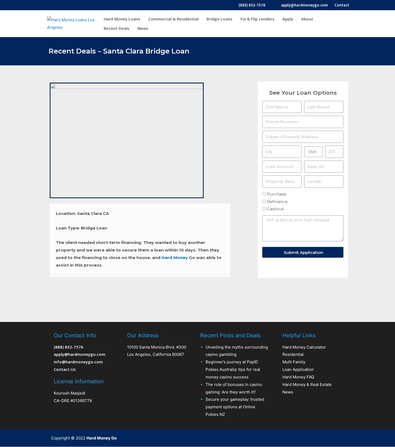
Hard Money (174, 257)
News (143, 28)
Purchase (276, 194)
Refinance (277, 201)
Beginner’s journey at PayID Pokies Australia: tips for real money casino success (233, 369)
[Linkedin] (345, 438)
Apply (287, 19)
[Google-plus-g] (334, 438)
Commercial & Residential (173, 19)
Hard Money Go (102, 438)
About (307, 19)
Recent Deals (117, 28)
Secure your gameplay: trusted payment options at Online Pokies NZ (235, 407)
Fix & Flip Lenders (257, 19)
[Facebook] (313, 438)
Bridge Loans (219, 19)
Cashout (275, 208)
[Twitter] (324, 438)
